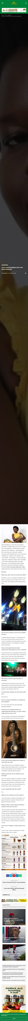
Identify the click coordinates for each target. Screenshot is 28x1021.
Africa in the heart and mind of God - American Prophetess (14, 882)
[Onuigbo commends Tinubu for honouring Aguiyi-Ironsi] (14, 935)
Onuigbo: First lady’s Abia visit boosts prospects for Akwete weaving (14, 977)
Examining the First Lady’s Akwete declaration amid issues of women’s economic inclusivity (12, 955)
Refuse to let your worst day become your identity (14, 980)
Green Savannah (4, 273)
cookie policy (4, 1015)
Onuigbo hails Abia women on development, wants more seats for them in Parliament (13, 920)
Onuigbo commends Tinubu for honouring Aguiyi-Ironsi (14, 970)
